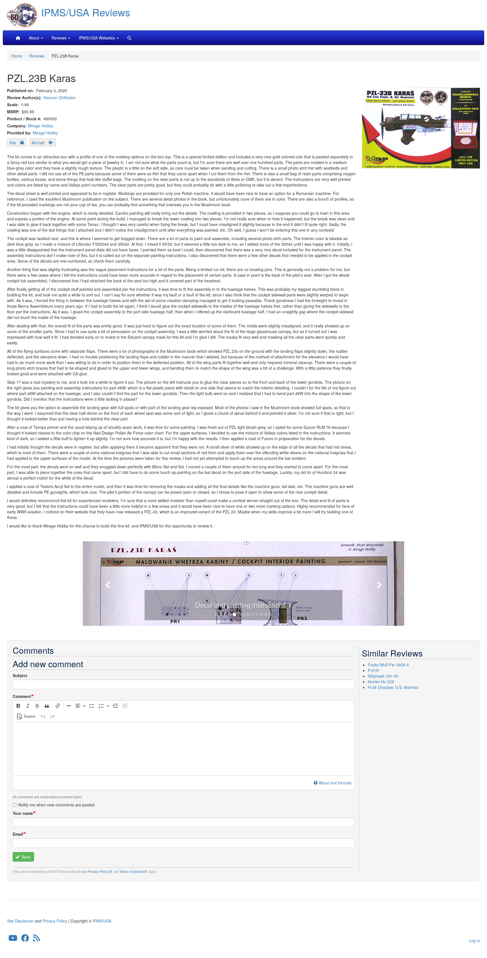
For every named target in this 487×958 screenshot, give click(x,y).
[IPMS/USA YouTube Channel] (12, 939)
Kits (13, 142)
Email (18, 834)
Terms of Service (131, 871)
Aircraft (38, 142)
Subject (20, 675)
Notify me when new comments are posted (56, 805)
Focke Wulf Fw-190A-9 (388, 665)
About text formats (335, 783)
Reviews (36, 56)
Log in (474, 940)
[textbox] (184, 749)
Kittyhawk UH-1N (383, 676)
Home (16, 56)
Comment (22, 696)
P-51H (373, 670)
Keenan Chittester (60, 97)
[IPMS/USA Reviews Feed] (36, 939)
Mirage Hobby (40, 125)
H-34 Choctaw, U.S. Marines (393, 687)
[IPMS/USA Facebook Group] (25, 939)
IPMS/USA (102, 921)
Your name (23, 813)
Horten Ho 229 (381, 681)
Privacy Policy (98, 871)
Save (25, 857)
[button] (243, 583)
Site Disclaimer (20, 921)
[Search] (129, 38)
